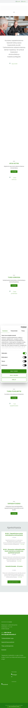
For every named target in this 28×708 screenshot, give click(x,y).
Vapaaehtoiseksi (14, 503)
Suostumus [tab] (5, 330)
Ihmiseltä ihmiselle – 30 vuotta (14, 566)
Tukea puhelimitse (14, 391)
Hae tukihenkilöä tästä (14, 706)
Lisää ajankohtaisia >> (14, 582)
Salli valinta (14, 375)
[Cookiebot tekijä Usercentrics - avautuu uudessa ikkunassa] (21, 327)
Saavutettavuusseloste (7, 642)
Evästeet (3, 650)
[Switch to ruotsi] (23, 1)
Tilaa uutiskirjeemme (7, 646)
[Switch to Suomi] (18, 1)
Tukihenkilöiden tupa (7, 638)
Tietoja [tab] (23, 330)
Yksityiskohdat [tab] (14, 330)
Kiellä (14, 379)
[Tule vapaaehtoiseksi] (14, 451)
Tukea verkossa (14, 277)
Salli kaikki (14, 371)
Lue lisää (14, 172)
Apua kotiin (14, 163)
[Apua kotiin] (14, 111)
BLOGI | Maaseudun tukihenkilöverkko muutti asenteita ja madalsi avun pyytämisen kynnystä (14, 551)
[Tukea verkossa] (14, 225)
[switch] (25, 357)
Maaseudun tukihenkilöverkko (14, 8)
